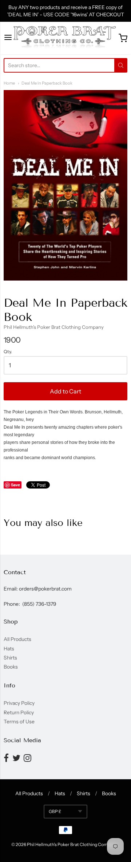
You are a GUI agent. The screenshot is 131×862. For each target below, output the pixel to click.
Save (15, 484)
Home (9, 83)
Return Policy (19, 712)
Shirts (10, 657)
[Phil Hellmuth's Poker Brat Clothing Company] (65, 38)
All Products (17, 639)
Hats (9, 648)
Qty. (8, 351)
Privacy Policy (19, 703)
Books (11, 666)
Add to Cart (65, 391)
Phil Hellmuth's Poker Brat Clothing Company (54, 327)
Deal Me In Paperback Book (46, 83)
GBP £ (55, 811)
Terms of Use (19, 721)
